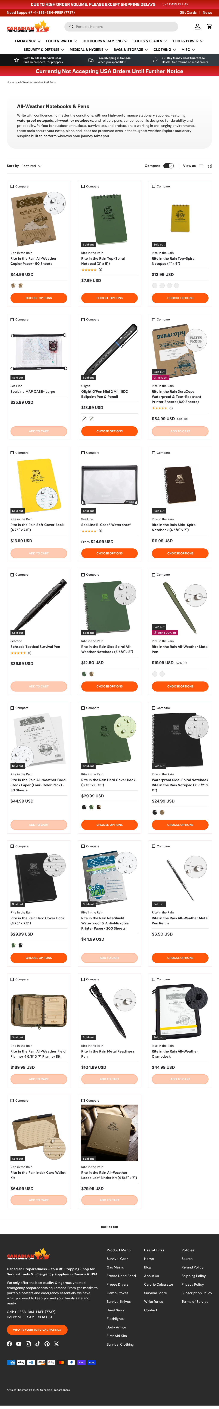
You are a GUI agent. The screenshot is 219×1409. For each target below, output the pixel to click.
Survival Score (155, 1293)
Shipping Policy (194, 1276)
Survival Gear (117, 1258)
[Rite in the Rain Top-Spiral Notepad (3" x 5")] (109, 218)
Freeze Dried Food (121, 1276)
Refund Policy (192, 1267)
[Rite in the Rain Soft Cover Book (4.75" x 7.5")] (38, 485)
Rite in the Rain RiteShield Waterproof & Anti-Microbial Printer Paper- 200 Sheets (105, 923)
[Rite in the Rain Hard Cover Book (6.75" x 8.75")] (109, 740)
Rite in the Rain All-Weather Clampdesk (175, 1054)
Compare (152, 165)
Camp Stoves (117, 1293)
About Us (151, 1276)
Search (187, 1258)
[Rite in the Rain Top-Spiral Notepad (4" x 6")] (180, 218)
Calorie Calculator (158, 1284)
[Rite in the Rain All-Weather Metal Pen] (180, 607)
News (207, 12)
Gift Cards (188, 12)
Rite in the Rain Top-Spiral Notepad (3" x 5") (103, 261)
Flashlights (115, 1318)
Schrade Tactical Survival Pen (35, 646)
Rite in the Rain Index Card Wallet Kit (38, 1175)
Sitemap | (24, 1390)
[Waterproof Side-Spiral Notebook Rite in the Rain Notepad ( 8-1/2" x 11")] (180, 740)
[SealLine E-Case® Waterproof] (109, 485)
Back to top (109, 1227)
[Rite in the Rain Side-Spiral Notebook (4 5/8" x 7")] (180, 485)
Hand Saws (115, 1310)
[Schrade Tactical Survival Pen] (38, 607)
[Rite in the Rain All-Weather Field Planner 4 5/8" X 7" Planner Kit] (38, 1011)
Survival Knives (119, 1301)
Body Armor (116, 1327)
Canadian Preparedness (55, 1390)
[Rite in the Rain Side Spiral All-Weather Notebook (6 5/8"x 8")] (109, 607)
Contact (150, 1310)
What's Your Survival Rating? (37, 1330)
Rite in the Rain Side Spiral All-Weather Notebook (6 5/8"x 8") (107, 649)
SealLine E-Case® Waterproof (106, 525)
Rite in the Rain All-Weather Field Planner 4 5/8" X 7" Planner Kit (37, 1054)
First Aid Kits (117, 1336)
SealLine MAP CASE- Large (32, 391)
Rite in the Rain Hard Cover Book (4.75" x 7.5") (37, 920)
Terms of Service (195, 1301)
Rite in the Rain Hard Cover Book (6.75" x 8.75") (108, 782)
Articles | (12, 1390)
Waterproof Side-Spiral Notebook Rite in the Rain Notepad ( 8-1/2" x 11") (180, 785)
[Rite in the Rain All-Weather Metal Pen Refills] (180, 878)
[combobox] (121, 26)
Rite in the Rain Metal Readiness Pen (108, 1054)
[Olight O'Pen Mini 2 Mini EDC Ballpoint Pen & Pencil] (109, 351)
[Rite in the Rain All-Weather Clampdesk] (180, 1011)
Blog (147, 1267)
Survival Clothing (120, 1344)
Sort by (13, 165)
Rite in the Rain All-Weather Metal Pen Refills (180, 920)
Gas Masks (115, 1267)
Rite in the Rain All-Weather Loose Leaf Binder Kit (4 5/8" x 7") (109, 1175)
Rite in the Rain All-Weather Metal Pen (180, 649)
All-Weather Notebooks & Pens (37, 82)
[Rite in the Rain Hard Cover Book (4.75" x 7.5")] (38, 878)
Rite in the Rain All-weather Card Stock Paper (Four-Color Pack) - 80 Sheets (37, 785)
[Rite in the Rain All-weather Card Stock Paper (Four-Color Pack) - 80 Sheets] (38, 740)
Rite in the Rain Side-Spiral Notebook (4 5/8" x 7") (174, 527)
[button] (209, 26)
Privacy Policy (193, 1284)
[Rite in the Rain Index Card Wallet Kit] (38, 1133)
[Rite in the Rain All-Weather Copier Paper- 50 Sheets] (38, 218)
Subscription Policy (197, 1293)
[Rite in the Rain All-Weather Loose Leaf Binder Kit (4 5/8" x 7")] (109, 1133)
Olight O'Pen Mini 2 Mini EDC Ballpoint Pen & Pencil (104, 394)
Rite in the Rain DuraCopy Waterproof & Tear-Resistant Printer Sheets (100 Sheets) (176, 396)
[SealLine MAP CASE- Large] (38, 351)
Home (10, 82)
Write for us (153, 1301)
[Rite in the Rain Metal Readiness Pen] (109, 1011)
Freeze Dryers (117, 1284)
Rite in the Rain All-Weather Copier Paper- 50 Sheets (33, 261)
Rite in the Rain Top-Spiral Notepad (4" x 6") (173, 261)
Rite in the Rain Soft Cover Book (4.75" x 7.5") (37, 527)
